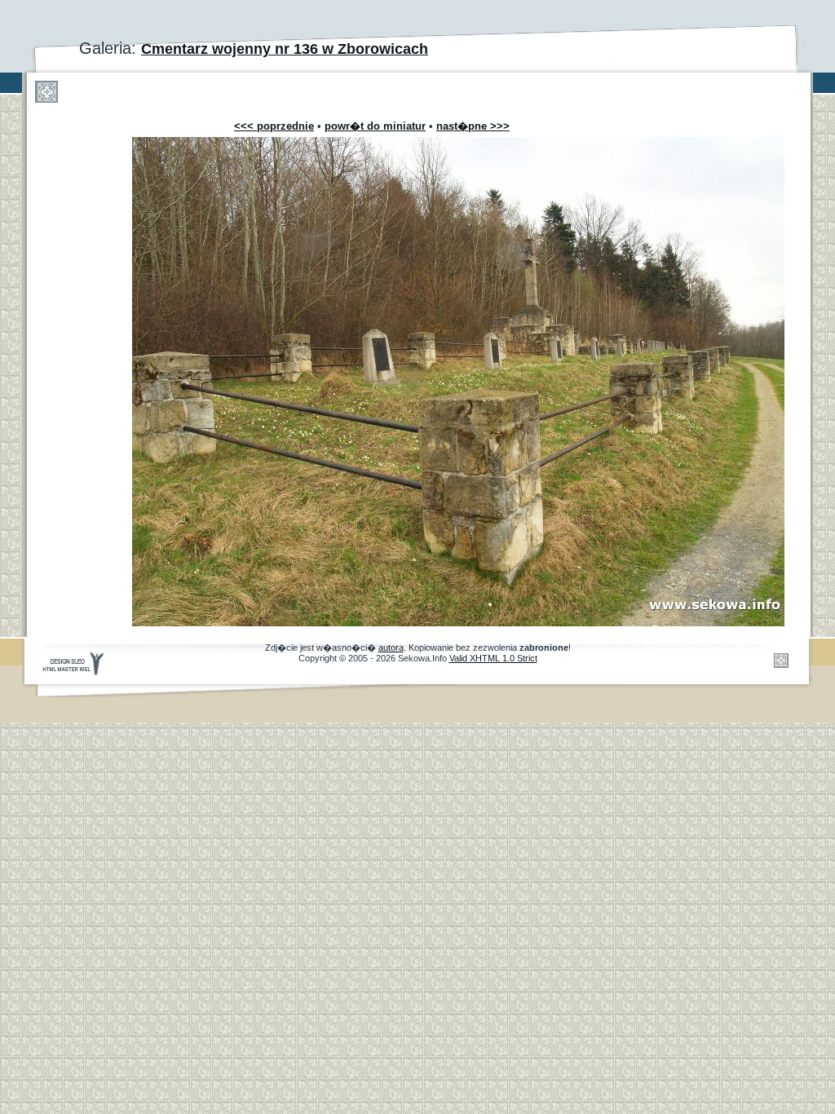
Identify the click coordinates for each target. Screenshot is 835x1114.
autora (391, 647)
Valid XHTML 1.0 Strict (493, 658)
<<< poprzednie (274, 126)
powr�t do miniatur (375, 126)
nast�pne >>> (473, 126)
